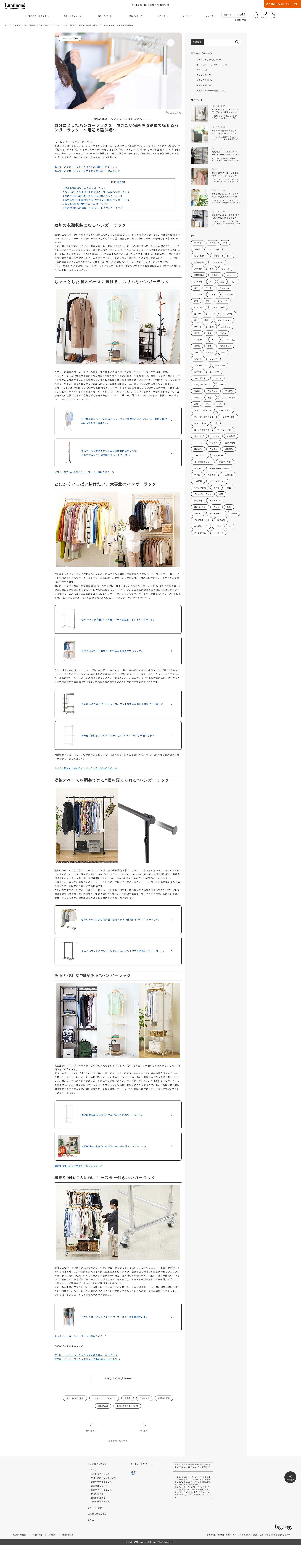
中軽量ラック (225, 346)
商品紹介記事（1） (205, 80)
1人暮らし (225, 326)
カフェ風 (221, 519)
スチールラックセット (73, 16)
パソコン (198, 268)
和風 (225, 243)
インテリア (199, 307)
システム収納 (213, 249)
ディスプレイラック (202, 494)
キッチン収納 (200, 423)
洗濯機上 (215, 275)
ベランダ (198, 468)
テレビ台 (229, 391)
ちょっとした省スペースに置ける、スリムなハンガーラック (96, 192)
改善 (209, 346)
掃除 (211, 268)
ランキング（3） (204, 75)
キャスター (218, 455)
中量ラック (220, 365)
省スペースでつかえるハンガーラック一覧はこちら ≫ (85, 472)
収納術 (234, 513)
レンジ (218, 526)
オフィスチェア (216, 513)
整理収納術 (103, 1406)
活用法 (207, 320)
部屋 (229, 487)
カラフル (198, 313)
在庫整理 (231, 436)
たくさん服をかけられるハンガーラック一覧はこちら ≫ (86, 768)
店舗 (196, 301)
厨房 (223, 352)
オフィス (217, 378)
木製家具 (229, 294)
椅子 (229, 255)
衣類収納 (198, 281)
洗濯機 (216, 255)
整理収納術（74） (205, 85)
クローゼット (200, 378)
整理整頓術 (199, 275)
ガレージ (198, 294)
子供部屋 (198, 481)
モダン (214, 339)
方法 (208, 301)
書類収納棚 (230, 442)
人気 (219, 404)
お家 (196, 404)
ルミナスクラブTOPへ (118, 1378)
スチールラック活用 (69, 38)
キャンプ (198, 513)
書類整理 (211, 474)
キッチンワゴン (228, 397)
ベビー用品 (230, 339)
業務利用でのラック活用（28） (211, 90)
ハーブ (212, 313)
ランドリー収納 (228, 416)
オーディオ (214, 371)
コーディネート (218, 307)
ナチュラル (199, 339)
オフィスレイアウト (202, 410)
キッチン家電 (200, 487)
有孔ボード (222, 301)
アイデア (198, 243)
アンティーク (215, 500)
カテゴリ (161, 16)
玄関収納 (198, 500)
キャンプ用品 (200, 532)
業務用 (211, 397)
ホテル (222, 384)
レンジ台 (215, 436)
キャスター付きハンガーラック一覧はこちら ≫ (81, 1336)
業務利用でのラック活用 (127, 1406)
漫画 (209, 333)
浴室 (222, 281)
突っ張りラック (201, 526)
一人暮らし (228, 474)
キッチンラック (224, 429)
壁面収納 (213, 442)
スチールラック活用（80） (209, 59)
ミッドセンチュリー (202, 461)
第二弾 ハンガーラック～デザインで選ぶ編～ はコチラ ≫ (87, 170)
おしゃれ (225, 268)
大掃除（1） (202, 69)
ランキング (144, 1398)
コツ (196, 288)
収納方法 (198, 449)
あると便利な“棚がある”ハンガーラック (85, 203)
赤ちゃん (198, 358)
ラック (216, 507)
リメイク (213, 294)
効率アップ (199, 436)
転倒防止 (210, 352)
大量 (196, 352)
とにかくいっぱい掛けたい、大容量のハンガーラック (93, 195)
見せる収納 (199, 262)
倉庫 (221, 494)
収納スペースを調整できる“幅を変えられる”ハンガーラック (96, 199)
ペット (197, 397)
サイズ (197, 474)
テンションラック (217, 481)
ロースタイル (225, 410)
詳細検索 (240, 19)
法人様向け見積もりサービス (281, 4)
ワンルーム (224, 288)
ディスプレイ (217, 262)
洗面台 (197, 346)
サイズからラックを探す (35, 16)
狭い (208, 404)
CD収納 (222, 333)
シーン (185, 16)
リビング (213, 358)
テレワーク (218, 532)
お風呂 (197, 249)
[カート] (273, 13)
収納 (215, 423)
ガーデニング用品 (202, 429)
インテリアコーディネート (104, 1398)
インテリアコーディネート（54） (212, 64)
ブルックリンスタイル (203, 416)
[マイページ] (255, 13)
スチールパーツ (105, 16)
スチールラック (224, 320)
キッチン (231, 275)
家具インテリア (136, 16)
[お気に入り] (264, 13)
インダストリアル (202, 519)
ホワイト (198, 326)
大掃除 (127, 1398)
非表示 (120, 182)
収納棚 (216, 487)
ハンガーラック (201, 365)
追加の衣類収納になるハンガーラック (84, 188)
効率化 (197, 333)
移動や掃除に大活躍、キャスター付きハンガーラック (93, 207)
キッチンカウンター (202, 384)
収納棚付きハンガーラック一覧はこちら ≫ (79, 1165)
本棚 (211, 326)
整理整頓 (229, 449)
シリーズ (209, 16)
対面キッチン (225, 461)
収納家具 (213, 449)
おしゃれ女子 (200, 255)
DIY (211, 281)
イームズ (198, 442)
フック (209, 288)
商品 (234, 281)
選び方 (197, 391)
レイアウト (228, 313)
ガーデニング (200, 455)
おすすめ (198, 371)
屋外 (229, 507)
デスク (212, 243)
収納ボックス (200, 507)
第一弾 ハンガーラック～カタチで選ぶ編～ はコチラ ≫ (86, 166)
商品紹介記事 (164, 1398)
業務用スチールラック (219, 468)
